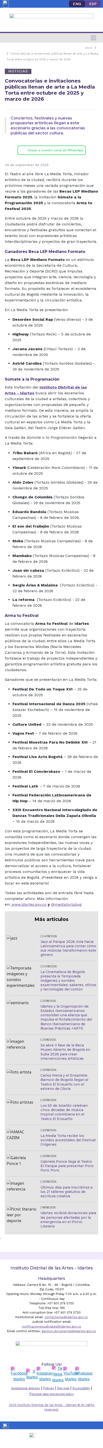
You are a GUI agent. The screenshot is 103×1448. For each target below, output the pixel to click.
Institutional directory (25, 1388)
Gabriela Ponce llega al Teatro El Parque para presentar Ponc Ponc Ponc (67, 1165)
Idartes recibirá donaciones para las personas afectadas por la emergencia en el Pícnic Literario (68, 1219)
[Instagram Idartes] (45, 1374)
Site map (63, 1388)
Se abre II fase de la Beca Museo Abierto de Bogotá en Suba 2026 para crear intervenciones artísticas (65, 1052)
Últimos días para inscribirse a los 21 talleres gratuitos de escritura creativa (66, 1191)
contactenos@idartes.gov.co (66, 1317)
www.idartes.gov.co (28, 904)
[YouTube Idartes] (71, 1374)
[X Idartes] (32, 1374)
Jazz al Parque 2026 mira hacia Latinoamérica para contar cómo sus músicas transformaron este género (68, 948)
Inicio (89, 47)
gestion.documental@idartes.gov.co (69, 1331)
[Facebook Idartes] (19, 1374)
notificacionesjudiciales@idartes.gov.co (51, 1326)
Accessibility (81, 1388)
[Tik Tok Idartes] (58, 1374)
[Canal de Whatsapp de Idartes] (83, 1374)
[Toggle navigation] (93, 38)
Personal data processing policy (51, 1394)
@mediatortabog (66, 904)
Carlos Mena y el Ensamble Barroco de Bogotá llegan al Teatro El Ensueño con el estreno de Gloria (64, 1082)
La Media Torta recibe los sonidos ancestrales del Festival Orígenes (68, 1140)
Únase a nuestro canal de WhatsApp (55, 150)
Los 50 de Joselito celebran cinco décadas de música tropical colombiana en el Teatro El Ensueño (64, 1112)
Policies (48, 1388)
